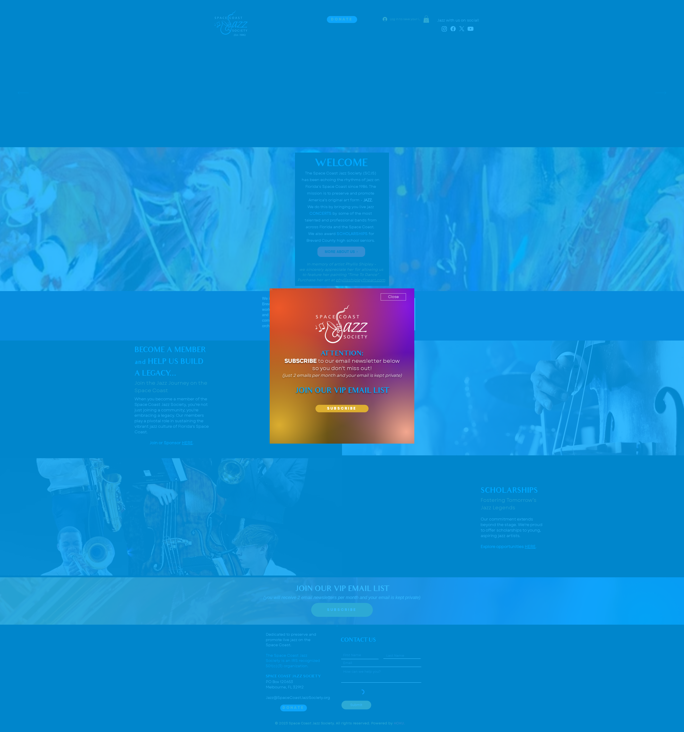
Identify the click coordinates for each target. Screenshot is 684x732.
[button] (393, 296)
